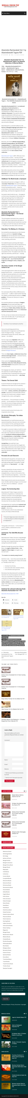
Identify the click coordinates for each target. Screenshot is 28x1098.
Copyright (23, 1004)
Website (6, 769)
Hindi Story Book (7, 910)
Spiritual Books (7, 954)
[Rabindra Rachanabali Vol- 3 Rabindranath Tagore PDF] (6, 623)
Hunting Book (6, 921)
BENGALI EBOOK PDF (14, 1096)
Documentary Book (8, 887)
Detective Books (7, 880)
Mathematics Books (8, 934)
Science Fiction (7, 952)
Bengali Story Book (8, 865)
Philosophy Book (7, 943)
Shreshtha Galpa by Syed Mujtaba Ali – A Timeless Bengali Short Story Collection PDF (13, 720)
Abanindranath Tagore (7, 156)
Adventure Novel (7, 851)
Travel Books (6, 961)
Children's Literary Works (12, 643)
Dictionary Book (7, 885)
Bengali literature (11, 350)
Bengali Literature (7, 862)
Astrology (5, 856)
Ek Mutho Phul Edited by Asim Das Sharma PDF (19, 804)
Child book (17, 641)
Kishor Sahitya (6, 928)
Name (6, 760)
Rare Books (6, 945)
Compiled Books (7, 878)
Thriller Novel (6, 966)
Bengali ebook (6, 860)
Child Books (6, 871)
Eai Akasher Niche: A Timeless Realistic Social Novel (19, 1034)
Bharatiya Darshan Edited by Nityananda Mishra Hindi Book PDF (19, 1085)
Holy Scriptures (7, 919)
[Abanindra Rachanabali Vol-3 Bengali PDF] (6, 612)
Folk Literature (7, 898)
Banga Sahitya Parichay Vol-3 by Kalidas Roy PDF (13, 698)
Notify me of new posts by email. (14, 777)
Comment (7, 740)
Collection (5, 637)
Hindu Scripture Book (8, 914)
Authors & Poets (7, 858)
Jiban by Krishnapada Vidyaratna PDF (17, 1025)
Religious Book (7, 948)
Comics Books (6, 876)
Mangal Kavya (6, 932)
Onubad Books (6, 939)
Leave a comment (20, 54)
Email (6, 764)
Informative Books (8, 925)
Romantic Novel (7, 950)
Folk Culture (6, 896)
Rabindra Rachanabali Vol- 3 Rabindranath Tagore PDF (6, 628)
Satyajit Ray (21, 645)
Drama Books (6, 889)
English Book (6, 894)
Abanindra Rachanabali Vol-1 (16, 635)
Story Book (6, 957)
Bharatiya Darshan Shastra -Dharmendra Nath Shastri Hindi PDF (19, 1066)
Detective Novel (7, 883)
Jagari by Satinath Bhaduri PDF (19, 1017)
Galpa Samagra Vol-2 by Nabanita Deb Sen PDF (12, 709)
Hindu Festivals (7, 912)
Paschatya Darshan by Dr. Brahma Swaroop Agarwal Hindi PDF (18, 1056)
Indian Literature (7, 923)
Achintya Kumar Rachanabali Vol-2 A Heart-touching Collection (18, 813)
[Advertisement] (14, 32)
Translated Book (7, 959)
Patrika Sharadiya (7, 941)
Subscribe (5, 999)
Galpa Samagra (7, 901)
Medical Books (6, 936)
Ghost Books (6, 903)
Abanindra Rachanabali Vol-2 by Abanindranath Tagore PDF (18, 617)
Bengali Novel (6, 867)
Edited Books (6, 892)
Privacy (13, 1004)
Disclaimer (17, 1004)
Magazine (5, 930)
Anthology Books (7, 853)
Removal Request (5, 1004)
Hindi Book (6, 905)
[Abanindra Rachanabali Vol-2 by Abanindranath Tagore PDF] (18, 612)
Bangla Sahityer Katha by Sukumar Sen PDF (17, 795)
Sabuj (12, 54)
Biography (5, 869)
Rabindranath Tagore (11, 185)
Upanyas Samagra (7, 968)
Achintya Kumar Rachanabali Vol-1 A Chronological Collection (18, 823)
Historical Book (7, 916)
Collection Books (12, 645)
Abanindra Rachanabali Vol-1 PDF (10, 593)
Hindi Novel (6, 907)
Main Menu (6, 13)
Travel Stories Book (8, 963)
